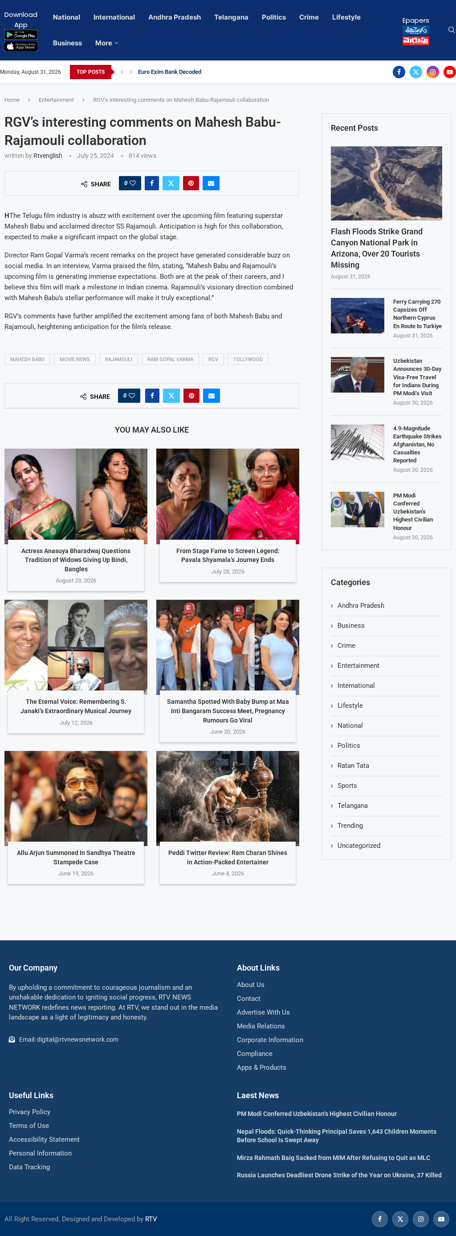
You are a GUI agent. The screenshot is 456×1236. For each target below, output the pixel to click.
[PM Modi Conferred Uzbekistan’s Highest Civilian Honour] (357, 509)
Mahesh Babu (27, 359)
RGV (213, 359)
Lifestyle (346, 17)
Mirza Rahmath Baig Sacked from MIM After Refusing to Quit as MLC (333, 1157)
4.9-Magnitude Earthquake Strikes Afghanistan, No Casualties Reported (417, 444)
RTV (151, 1219)
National (66, 17)
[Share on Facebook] (152, 183)
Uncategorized (359, 846)
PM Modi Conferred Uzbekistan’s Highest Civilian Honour (413, 511)
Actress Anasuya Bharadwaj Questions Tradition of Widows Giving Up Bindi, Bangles (75, 560)
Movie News (75, 359)
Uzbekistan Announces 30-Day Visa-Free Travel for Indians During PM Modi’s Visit (417, 377)
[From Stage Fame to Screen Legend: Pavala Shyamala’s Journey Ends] (227, 496)
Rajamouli (118, 359)
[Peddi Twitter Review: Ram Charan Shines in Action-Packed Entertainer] (227, 798)
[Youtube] (450, 72)
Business (67, 43)
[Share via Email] (211, 183)
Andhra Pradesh (174, 17)
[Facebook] (399, 72)
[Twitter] (416, 72)
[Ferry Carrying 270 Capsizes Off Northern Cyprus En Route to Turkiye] (357, 315)
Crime (309, 17)
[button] (122, 72)
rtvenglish (47, 155)
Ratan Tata (353, 766)
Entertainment (56, 99)
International (114, 17)
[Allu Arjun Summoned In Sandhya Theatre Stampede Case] (75, 798)
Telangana (231, 17)
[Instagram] (433, 72)
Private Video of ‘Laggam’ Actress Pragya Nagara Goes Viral (214, 71)
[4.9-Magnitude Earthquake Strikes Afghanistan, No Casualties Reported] (357, 442)
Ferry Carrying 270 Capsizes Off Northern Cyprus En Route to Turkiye (417, 313)
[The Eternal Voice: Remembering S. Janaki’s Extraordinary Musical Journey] (75, 647)
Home (12, 99)
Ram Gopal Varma (170, 359)
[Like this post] (133, 183)
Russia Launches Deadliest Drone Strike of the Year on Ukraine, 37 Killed (339, 1175)
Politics (274, 17)
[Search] (451, 30)
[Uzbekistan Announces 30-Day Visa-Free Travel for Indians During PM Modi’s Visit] (357, 375)
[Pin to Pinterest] (191, 183)
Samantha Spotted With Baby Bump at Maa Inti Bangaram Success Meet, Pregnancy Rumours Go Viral (228, 710)
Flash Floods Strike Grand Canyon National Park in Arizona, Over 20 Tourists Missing (377, 248)
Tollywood (248, 359)
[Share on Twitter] (171, 183)
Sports (347, 786)
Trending (350, 826)
